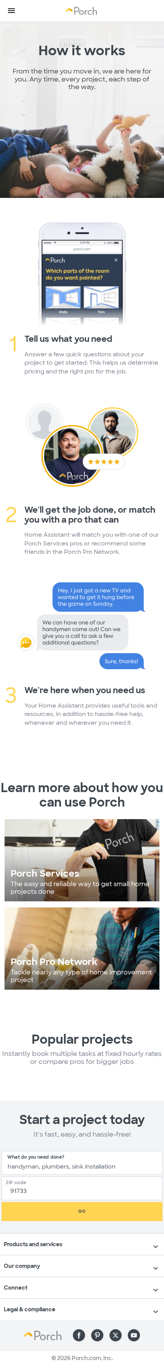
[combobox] (82, 1163)
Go (82, 1211)
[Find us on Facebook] (79, 1335)
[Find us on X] (115, 1335)
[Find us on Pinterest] (97, 1335)
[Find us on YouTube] (134, 1335)
